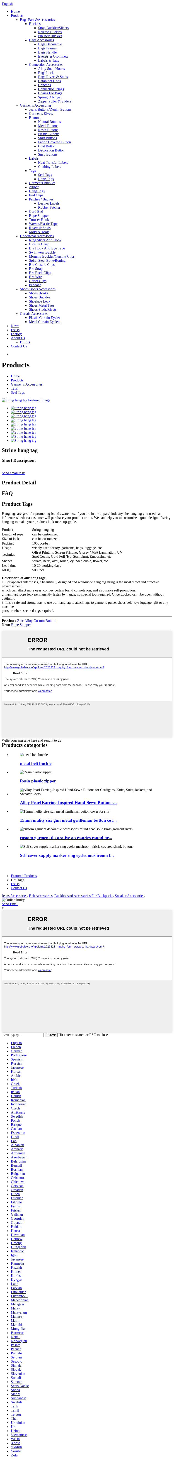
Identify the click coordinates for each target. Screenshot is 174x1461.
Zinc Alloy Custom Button (36, 621)
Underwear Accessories (37, 236)
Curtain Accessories (34, 313)
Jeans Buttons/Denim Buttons (50, 109)
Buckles (35, 24)
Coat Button (47, 146)
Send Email (10, 904)
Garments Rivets (41, 113)
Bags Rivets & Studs (53, 77)
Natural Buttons (49, 122)
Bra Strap (36, 269)
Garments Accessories (35, 105)
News (15, 326)
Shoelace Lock (39, 301)
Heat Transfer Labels (53, 162)
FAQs (15, 330)
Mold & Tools (39, 232)
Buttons (34, 118)
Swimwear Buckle (42, 252)
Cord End (36, 211)
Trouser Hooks (39, 220)
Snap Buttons (47, 154)
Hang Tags (46, 179)
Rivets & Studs (40, 228)
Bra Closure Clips (42, 264)
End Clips (36, 195)
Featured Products (24, 876)
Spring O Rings (49, 97)
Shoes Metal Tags (41, 305)
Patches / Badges (41, 199)
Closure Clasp (39, 244)
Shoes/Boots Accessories (38, 289)
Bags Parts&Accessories (37, 20)
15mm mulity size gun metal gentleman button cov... (68, 820)
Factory (16, 334)
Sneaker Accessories (129, 896)
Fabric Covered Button (54, 142)
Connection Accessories (46, 64)
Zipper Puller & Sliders (54, 101)
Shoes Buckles (39, 297)
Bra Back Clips (40, 273)
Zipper (34, 187)
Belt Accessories (41, 896)
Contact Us (19, 346)
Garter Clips (37, 281)
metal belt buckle (35, 763)
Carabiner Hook (49, 81)
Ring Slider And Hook (45, 240)
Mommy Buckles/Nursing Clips (52, 256)
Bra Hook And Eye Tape (47, 248)
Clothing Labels (49, 167)
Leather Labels (48, 203)
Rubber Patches (49, 207)
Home (15, 11)
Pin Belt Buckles (50, 36)
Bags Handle (47, 52)
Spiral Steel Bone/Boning (47, 260)
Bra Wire (35, 277)
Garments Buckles (42, 183)
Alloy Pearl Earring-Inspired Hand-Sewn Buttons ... (68, 802)
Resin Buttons (48, 130)
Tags (32, 171)
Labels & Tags (48, 60)
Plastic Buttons (48, 134)
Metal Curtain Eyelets (44, 322)
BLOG (25, 342)
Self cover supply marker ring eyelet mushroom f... (67, 855)
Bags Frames (47, 48)
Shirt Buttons (47, 138)
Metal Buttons (48, 126)
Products (17, 15)
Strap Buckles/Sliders (53, 28)
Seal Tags (45, 175)
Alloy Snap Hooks (51, 69)
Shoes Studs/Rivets (42, 309)
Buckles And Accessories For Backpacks (83, 896)
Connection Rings (51, 89)
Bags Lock (46, 73)
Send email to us (13, 473)
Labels (34, 158)
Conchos (44, 85)
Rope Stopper (39, 215)
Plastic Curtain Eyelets (45, 318)
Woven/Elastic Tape (43, 224)
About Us (18, 338)
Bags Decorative (50, 44)
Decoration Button (51, 150)
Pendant (35, 285)
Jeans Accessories (14, 896)
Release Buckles (50, 32)
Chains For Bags (50, 93)
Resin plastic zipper (38, 781)
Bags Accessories (41, 40)
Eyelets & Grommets (53, 56)
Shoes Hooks (38, 293)
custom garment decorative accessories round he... (66, 837)
